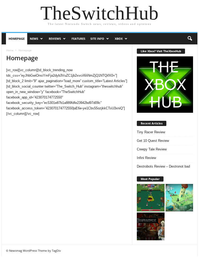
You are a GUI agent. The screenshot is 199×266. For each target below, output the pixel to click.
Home (9, 50)
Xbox (119, 39)
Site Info (97, 39)
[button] (189, 38)
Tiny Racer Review (151, 132)
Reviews (55, 39)
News (34, 39)
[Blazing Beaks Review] (151, 198)
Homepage (17, 39)
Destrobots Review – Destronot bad (163, 166)
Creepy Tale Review (152, 149)
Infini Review (146, 158)
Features (78, 39)
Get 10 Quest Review (153, 141)
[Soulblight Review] (151, 226)
